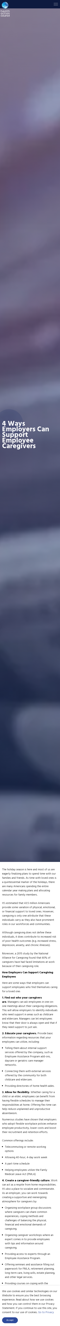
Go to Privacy (46, 1312)
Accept (10, 1320)
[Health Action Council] (5, 9)
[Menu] (56, 4)
